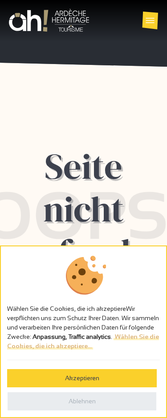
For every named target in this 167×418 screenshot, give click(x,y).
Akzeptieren (82, 378)
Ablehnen (82, 401)
